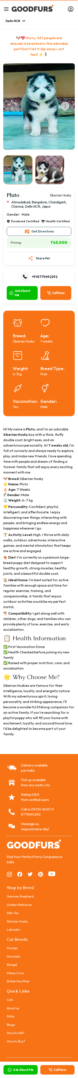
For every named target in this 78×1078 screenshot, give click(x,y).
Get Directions (42, 231)
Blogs (11, 1025)
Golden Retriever (19, 905)
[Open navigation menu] (6, 9)
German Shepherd (20, 896)
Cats (10, 1000)
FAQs (10, 1016)
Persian (12, 948)
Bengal (12, 965)
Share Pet (43, 258)
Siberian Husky (17, 921)
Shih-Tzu (13, 913)
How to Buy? (16, 1041)
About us (13, 1008)
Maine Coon (15, 973)
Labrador (13, 929)
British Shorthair (18, 981)
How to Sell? (15, 1033)
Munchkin (13, 956)
